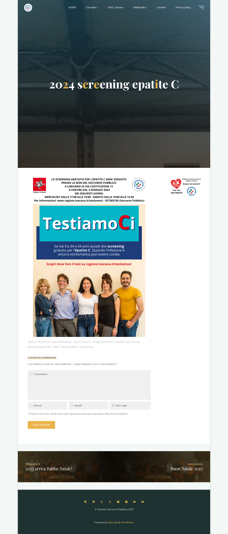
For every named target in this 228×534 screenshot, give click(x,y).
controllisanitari (62, 341)
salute (121, 341)
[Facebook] (85, 502)
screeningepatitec (40, 346)
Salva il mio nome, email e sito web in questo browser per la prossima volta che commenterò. (79, 413)
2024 (33, 341)
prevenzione (83, 341)
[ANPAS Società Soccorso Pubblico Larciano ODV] (28, 7)
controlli (45, 341)
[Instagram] (118, 502)
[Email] (134, 502)
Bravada (113, 522)
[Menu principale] (201, 7)
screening (134, 341)
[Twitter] (102, 502)
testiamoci (87, 346)
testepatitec (70, 346)
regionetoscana (104, 341)
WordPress (127, 522)
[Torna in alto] (216, 522)
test (57, 346)
